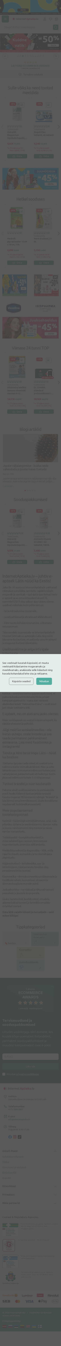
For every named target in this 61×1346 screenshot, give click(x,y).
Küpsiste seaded (21, 681)
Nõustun (44, 681)
